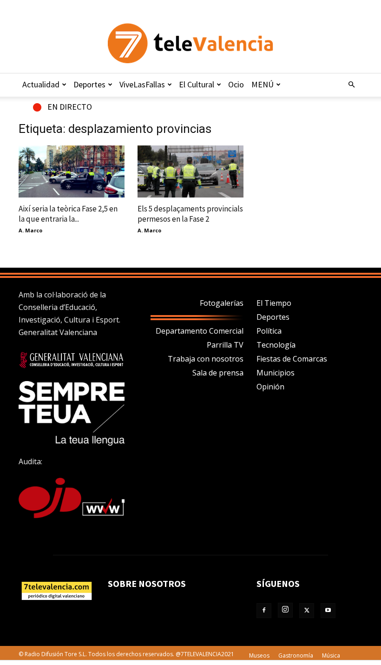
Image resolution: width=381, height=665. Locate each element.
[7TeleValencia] (190, 43)
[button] (351, 84)
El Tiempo (273, 303)
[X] (306, 610)
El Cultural (196, 84)
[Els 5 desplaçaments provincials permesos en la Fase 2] (190, 171)
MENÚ (262, 84)
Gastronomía (295, 655)
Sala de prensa (217, 373)
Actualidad (40, 84)
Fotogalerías (221, 303)
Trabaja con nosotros (205, 359)
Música (331, 655)
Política (269, 331)
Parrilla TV (225, 345)
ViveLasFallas (142, 84)
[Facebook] (263, 610)
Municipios (275, 373)
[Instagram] (285, 610)
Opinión (270, 387)
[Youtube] (328, 610)
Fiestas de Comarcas (291, 359)
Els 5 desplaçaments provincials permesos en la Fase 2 (190, 214)
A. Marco (30, 230)
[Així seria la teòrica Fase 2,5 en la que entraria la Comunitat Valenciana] (72, 171)
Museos (259, 655)
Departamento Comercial (199, 331)
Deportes (89, 84)
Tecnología (276, 345)
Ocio (236, 84)
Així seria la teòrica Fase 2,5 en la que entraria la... (68, 214)
